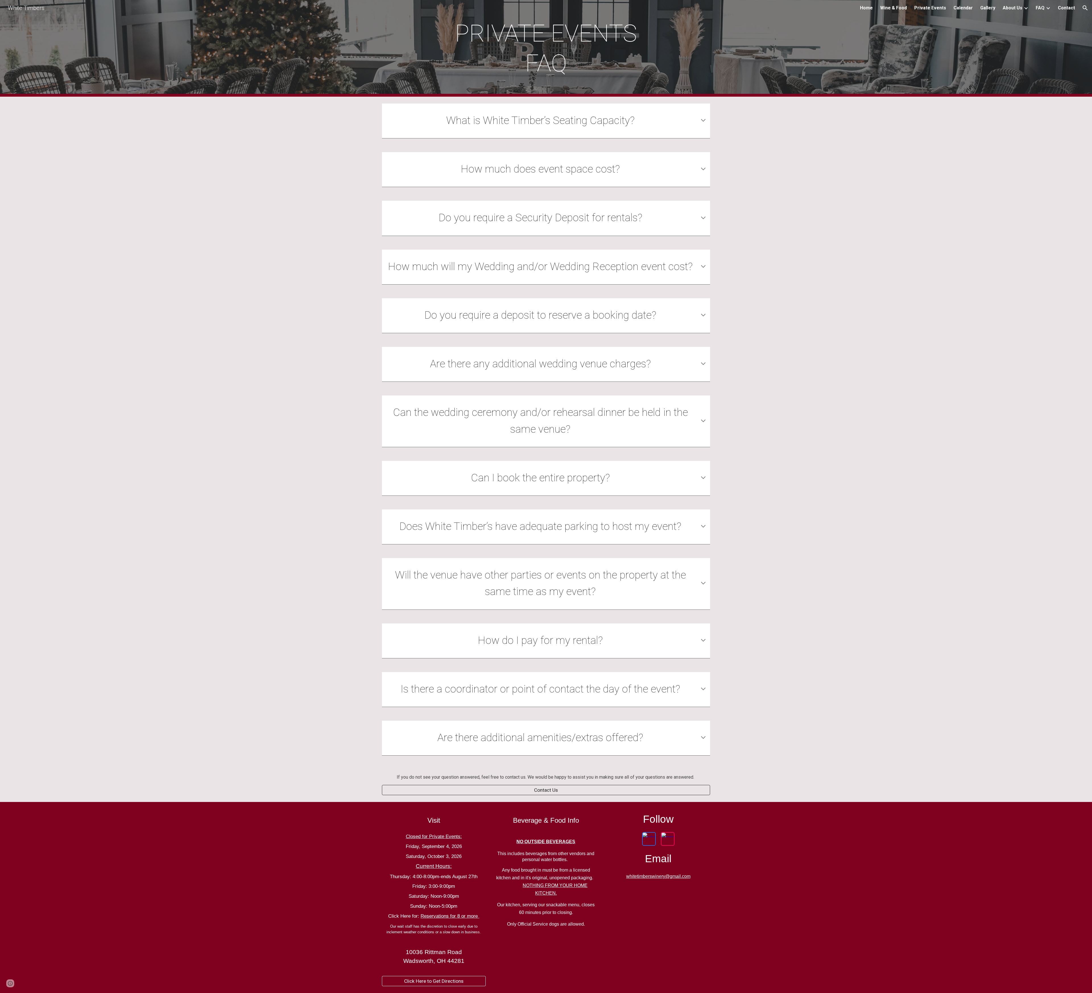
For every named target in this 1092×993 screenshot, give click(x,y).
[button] (1085, 8)
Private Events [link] (930, 8)
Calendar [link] (963, 8)
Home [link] (866, 8)
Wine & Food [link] (893, 8)
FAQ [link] (1040, 8)
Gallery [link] (987, 8)
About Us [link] (1012, 8)
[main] (546, 48)
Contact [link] (1066, 8)
